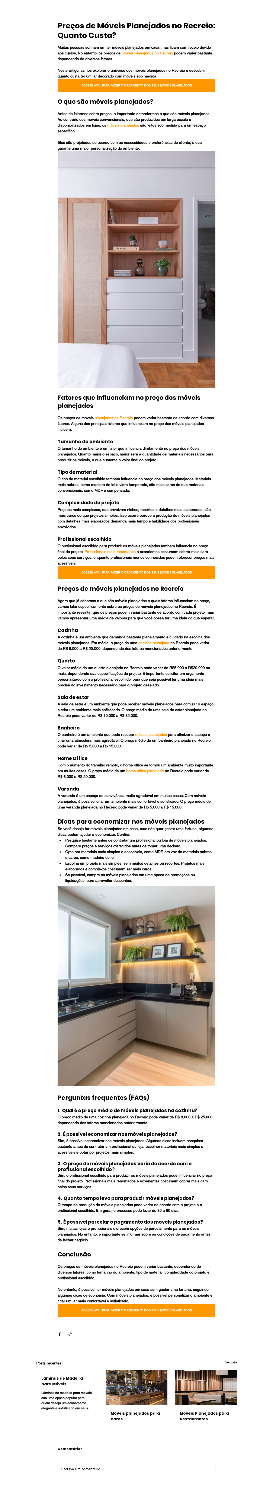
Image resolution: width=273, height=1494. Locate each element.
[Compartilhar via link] (70, 1334)
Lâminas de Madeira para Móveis (62, 1381)
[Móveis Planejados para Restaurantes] (206, 1387)
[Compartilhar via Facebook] (60, 1334)
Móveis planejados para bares (135, 1416)
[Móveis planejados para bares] (137, 1387)
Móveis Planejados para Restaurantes (204, 1416)
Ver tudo (231, 1362)
